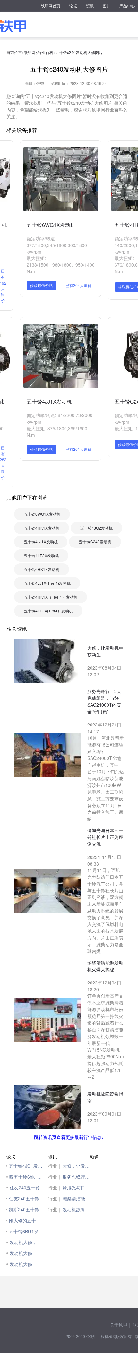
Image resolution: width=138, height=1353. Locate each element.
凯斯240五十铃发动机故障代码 (27, 1209)
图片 (106, 5)
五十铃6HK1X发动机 (41, 569)
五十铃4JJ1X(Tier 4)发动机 (47, 583)
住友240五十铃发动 (27, 1187)
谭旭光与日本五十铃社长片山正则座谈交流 (76, 1187)
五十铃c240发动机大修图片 (79, 52)
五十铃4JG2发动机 (96, 527)
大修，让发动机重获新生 (76, 1165)
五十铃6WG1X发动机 (51, 224)
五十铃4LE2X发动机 (41, 555)
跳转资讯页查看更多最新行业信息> (69, 1137)
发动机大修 (21, 1253)
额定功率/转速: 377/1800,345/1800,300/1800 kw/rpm (57, 245)
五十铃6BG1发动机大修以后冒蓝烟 (27, 1231)
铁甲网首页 (50, 5)
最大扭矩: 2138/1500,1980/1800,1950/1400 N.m (61, 264)
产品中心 (127, 5)
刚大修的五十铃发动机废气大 (27, 1220)
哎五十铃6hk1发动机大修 (27, 1176)
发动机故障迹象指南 (76, 1209)
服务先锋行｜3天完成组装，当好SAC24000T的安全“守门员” (76, 1176)
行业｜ (55, 1165)
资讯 (90, 5)
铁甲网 (30, 52)
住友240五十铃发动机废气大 (27, 1198)
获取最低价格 (41, 285)
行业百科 (45, 52)
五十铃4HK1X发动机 (41, 527)
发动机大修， (23, 1242)
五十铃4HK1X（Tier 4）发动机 (50, 597)
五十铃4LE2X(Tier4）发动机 (48, 610)
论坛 (73, 5)
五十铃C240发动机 (95, 541)
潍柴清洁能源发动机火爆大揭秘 (76, 1198)
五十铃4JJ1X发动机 (49, 401)
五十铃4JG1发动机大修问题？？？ (27, 1165)
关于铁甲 (119, 1325)
